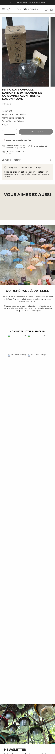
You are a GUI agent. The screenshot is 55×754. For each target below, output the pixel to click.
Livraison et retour (11, 160)
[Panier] (51, 9)
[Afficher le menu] (3, 9)
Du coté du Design (19, 2)
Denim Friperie (37, 2)
